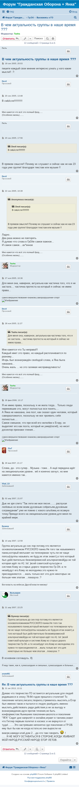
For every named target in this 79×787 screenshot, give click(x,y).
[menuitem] (10, 11)
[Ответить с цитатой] (68, 51)
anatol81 (6, 674)
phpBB (33, 774)
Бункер (5, 526)
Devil (4, 81)
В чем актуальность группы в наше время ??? (38, 27)
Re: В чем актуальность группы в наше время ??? (37, 684)
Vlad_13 (6, 484)
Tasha (17, 34)
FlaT (10, 448)
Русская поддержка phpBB (39, 778)
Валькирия (15, 593)
